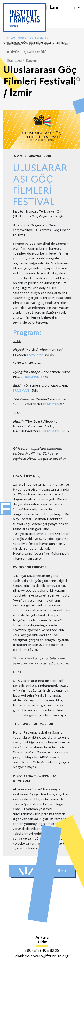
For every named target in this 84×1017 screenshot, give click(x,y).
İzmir (54, 7)
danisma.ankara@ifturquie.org (42, 956)
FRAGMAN (35, 354)
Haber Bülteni (52, 870)
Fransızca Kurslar (60, 44)
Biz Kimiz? (15, 44)
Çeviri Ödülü (35, 52)
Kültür (13, 52)
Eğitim (34, 44)
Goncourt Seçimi (22, 60)
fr (74, 7)
